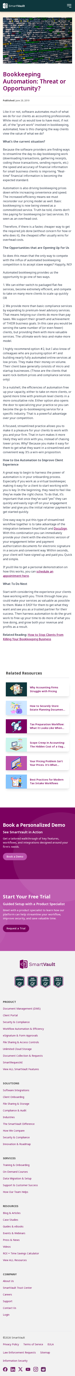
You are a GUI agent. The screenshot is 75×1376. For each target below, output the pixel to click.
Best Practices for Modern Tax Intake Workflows (47, 781)
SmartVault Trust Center (17, 1287)
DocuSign (60, 529)
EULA (51, 1344)
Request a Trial (16, 928)
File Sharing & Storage (16, 1103)
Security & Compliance (16, 1022)
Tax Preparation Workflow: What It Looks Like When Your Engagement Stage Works (47, 726)
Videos (7, 1246)
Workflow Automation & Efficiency (23, 1028)
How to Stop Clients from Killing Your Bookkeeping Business (33, 637)
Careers (7, 1294)
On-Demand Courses (15, 1171)
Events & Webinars (14, 1233)
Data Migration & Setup (17, 1178)
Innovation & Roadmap (17, 1144)
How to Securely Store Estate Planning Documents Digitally (48, 708)
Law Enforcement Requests (19, 1352)
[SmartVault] (14, 6)
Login (6, 1314)
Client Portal (10, 1015)
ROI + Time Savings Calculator (21, 1253)
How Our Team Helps (15, 1192)
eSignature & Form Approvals (20, 1035)
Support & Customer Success (20, 1185)
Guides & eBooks (13, 1226)
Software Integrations (16, 1090)
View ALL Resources (15, 1260)
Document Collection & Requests (23, 1055)
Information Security (15, 1360)
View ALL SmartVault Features (21, 1069)
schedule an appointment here (28, 573)
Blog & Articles (12, 1213)
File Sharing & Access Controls (21, 1042)
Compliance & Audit (14, 1110)
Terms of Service (33, 1344)
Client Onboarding (13, 1097)
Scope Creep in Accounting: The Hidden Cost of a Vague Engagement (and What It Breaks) (48, 744)
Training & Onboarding (16, 1165)
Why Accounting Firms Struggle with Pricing (44, 689)
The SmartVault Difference (19, 1124)
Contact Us (9, 1308)
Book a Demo (15, 856)
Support (7, 1301)
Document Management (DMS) (22, 1008)
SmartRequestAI (13, 1062)
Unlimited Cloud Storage (17, 1049)
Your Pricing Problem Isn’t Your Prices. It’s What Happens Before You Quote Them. (47, 763)
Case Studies (10, 1219)
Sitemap (45, 1352)
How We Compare (14, 1130)
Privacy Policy (11, 1344)
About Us (8, 1281)
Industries (9, 1117)
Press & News (11, 1240)
